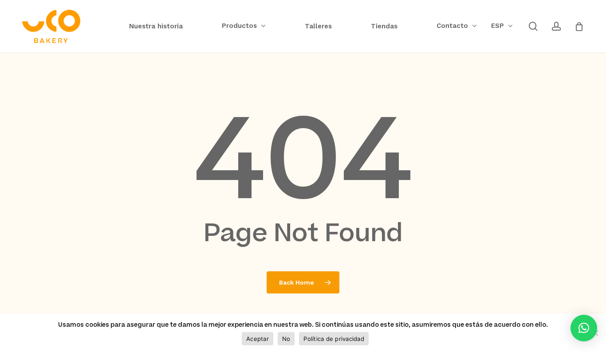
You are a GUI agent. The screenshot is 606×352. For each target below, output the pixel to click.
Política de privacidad (333, 338)
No (286, 338)
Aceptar (257, 338)
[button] (584, 328)
